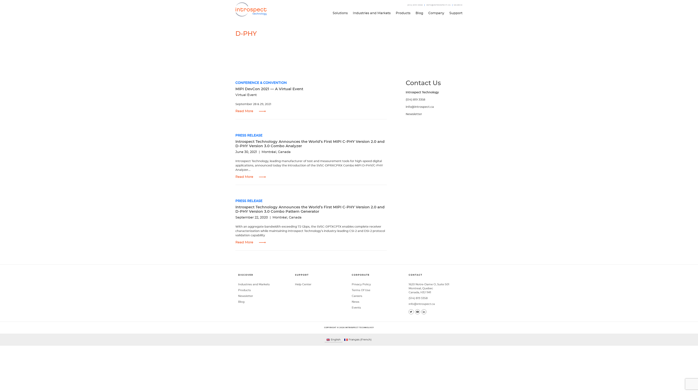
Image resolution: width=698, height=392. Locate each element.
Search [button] (458, 5)
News (355, 302)
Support (455, 13)
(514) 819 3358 (415, 5)
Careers (357, 296)
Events (356, 307)
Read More (244, 111)
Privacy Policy (361, 284)
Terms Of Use (361, 290)
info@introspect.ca (438, 5)
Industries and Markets (372, 13)
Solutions (340, 13)
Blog (419, 13)
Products (403, 13)
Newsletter (414, 114)
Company (436, 13)
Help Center (303, 284)
